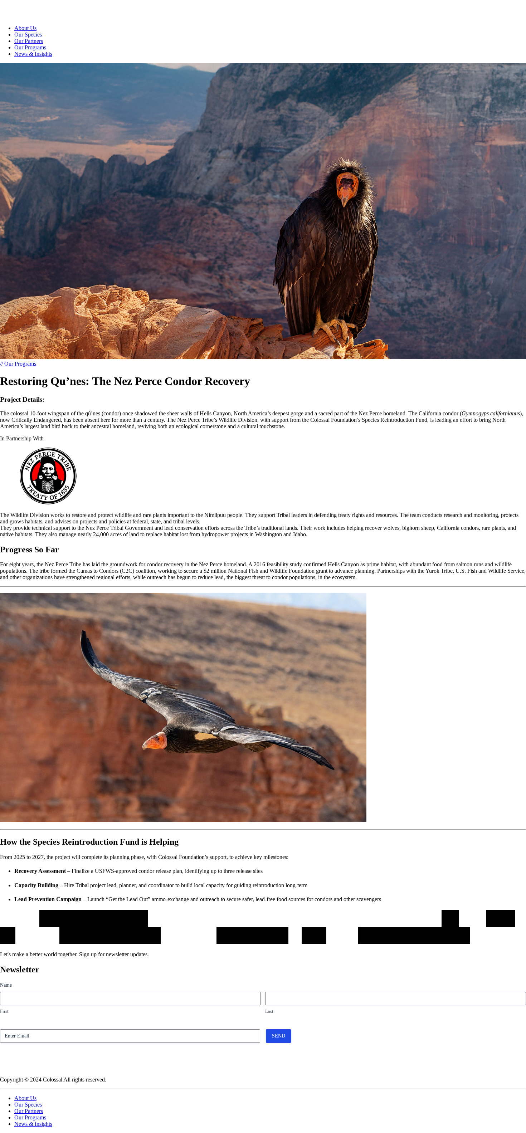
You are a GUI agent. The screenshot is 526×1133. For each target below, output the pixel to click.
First (4, 1011)
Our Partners (28, 41)
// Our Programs (18, 364)
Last (269, 1011)
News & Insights (33, 54)
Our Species (28, 34)
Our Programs (30, 47)
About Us (25, 28)
